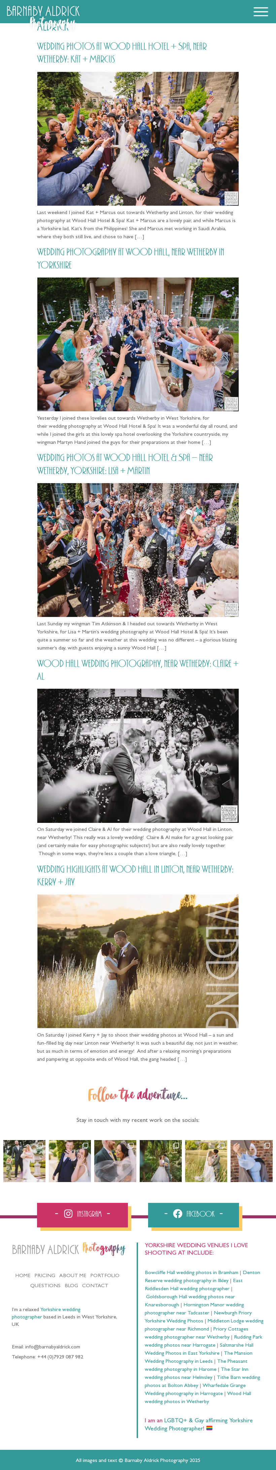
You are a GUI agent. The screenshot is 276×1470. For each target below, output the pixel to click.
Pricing (45, 1276)
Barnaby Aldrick (45, 1250)
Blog (71, 1286)
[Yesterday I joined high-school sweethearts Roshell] (161, 1161)
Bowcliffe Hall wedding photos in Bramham (191, 1273)
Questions (45, 1286)
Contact (95, 1286)
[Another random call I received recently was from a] (252, 1161)
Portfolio (105, 1276)
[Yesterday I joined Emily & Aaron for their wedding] (24, 1161)
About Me (73, 1276)
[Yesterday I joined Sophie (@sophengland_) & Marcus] (70, 1161)
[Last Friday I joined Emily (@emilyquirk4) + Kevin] (206, 1161)
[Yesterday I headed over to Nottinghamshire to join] (115, 1161)
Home (23, 1276)
